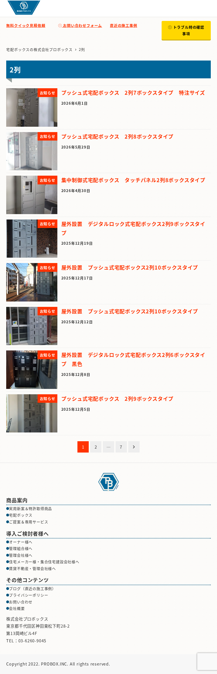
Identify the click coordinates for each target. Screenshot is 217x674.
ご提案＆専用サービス (28, 521)
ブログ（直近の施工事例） (32, 588)
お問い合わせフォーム (82, 25)
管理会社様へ (20, 555)
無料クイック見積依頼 (25, 25)
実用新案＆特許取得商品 (30, 508)
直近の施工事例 (123, 25)
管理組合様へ (20, 548)
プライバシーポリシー (28, 595)
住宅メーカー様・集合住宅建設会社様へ (44, 561)
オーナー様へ (20, 541)
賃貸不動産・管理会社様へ (32, 568)
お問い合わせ (20, 601)
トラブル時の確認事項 (188, 30)
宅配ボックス (20, 515)
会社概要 (17, 608)
